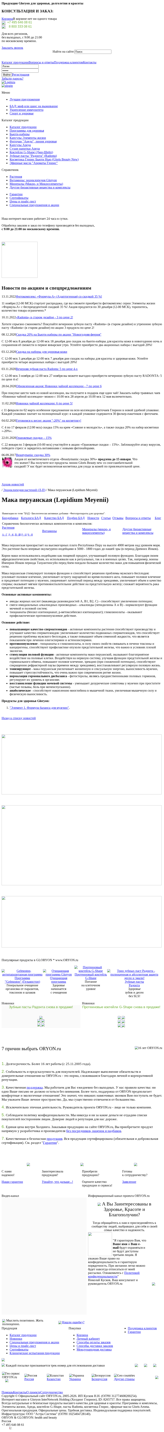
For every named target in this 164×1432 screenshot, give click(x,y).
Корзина (7, 18)
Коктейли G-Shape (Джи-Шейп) (31, 152)
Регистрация (20, 74)
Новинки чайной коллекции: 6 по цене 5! (44, 403)
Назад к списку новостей (19, 718)
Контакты (89, 62)
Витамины (49, 531)
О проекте (33, 1392)
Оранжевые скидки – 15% (34, 437)
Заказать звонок (12, 47)
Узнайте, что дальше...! (57, 1181)
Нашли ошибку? (73, 1322)
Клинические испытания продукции (35, 1353)
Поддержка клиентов (68, 62)
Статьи (106, 518)
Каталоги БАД (31, 518)
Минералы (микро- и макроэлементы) (96, 530)
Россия (29, 1379)
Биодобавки (10, 518)
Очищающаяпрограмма (58, 979)
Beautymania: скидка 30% (33, 455)
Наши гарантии (12, 1181)
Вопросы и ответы (41, 62)
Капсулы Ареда (20, 145)
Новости (93, 518)
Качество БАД (54, 518)
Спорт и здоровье (22, 113)
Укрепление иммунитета (26, 109)
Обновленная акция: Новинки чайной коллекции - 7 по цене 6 (59, 386)
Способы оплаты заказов (94, 1342)
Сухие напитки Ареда (25, 148)
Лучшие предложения (25, 99)
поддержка (35, 1087)
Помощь (7, 1392)
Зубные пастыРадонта (134, 983)
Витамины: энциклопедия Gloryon (33, 180)
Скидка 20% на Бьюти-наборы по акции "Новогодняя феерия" (58, 334)
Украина (75, 1379)
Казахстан (54, 1379)
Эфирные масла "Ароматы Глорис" (34, 163)
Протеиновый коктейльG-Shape (91, 976)
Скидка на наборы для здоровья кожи (41, 351)
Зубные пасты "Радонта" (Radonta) (33, 155)
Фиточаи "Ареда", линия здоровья (33, 141)
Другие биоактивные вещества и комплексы (40, 187)
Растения (16, 176)
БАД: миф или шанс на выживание (34, 106)
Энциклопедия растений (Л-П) (24, 490)
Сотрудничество (51, 1392)
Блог (158, 518)
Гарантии (16, 194)
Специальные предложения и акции (34, 205)
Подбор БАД (76, 518)
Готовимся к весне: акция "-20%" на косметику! (48, 420)
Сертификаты (19, 198)
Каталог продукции (15, 62)
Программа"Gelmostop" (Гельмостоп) (22, 979)
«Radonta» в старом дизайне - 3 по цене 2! (44, 317)
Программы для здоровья (27, 130)
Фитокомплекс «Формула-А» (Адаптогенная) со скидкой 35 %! (59, 296)
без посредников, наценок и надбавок (93, 1131)
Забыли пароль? (12, 78)
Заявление (129, 1181)
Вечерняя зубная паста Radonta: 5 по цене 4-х (47, 369)
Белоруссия (99, 1379)
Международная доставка (94, 1349)
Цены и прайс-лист (23, 201)
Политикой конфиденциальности (114, 1274)
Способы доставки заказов (95, 1346)
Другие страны (124, 1379)
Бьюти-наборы (20, 134)
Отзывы (117, 518)
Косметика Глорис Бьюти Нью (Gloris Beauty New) (44, 159)
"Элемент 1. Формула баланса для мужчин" (39, 707)
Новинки (16, 1338)
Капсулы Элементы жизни (28, 137)
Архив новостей (13, 484)
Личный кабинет (88, 1338)
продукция (54, 1139)
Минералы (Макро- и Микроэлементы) (36, 184)
